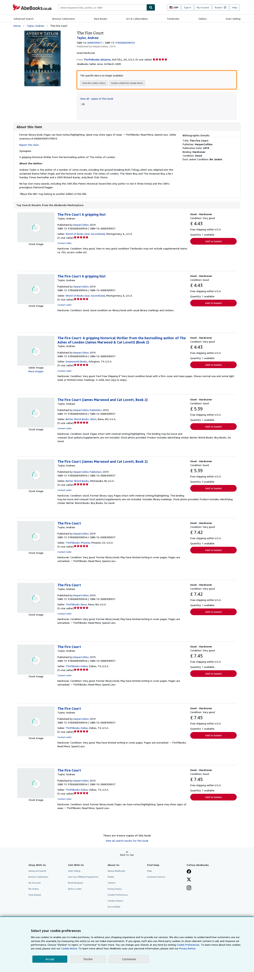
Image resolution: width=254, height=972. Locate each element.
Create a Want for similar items (127, 83)
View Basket (34, 894)
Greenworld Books (76, 361)
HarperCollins (81, 224)
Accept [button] (50, 959)
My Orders (33, 888)
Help (234, 7)
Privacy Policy (115, 888)
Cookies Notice (115, 900)
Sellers (203, 18)
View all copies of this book (96, 98)
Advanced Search (23, 18)
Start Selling (233, 18)
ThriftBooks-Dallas (77, 666)
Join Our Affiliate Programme (83, 876)
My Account (203, 7)
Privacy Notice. (187, 948)
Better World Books (77, 480)
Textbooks (173, 18)
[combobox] (102, 7)
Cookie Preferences (118, 894)
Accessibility (114, 906)
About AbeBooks (116, 870)
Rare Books (100, 18)
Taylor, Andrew (35, 25)
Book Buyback (75, 882)
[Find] (151, 7)
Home (17, 25)
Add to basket (213, 241)
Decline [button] (88, 959)
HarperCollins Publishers (87, 410)
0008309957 (94, 42)
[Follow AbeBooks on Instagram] (189, 888)
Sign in (187, 7)
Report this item (29, 144)
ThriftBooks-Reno (76, 604)
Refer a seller (75, 888)
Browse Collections (63, 18)
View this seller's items (94, 83)
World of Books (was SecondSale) (85, 233)
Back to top (127, 854)
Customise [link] (129, 959)
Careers (111, 882)
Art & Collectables (137, 18)
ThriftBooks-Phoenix (78, 542)
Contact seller (64, 243)
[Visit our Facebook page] (189, 871)
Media (111, 876)
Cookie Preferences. (188, 944)
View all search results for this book (127, 840)
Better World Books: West (81, 419)
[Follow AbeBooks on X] (189, 879)
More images (36, 371)
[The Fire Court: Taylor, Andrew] (42, 32)
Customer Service (156, 876)
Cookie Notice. (69, 948)
